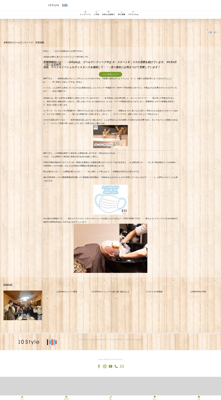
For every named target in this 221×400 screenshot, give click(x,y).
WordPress (138, 339)
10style (103, 339)
